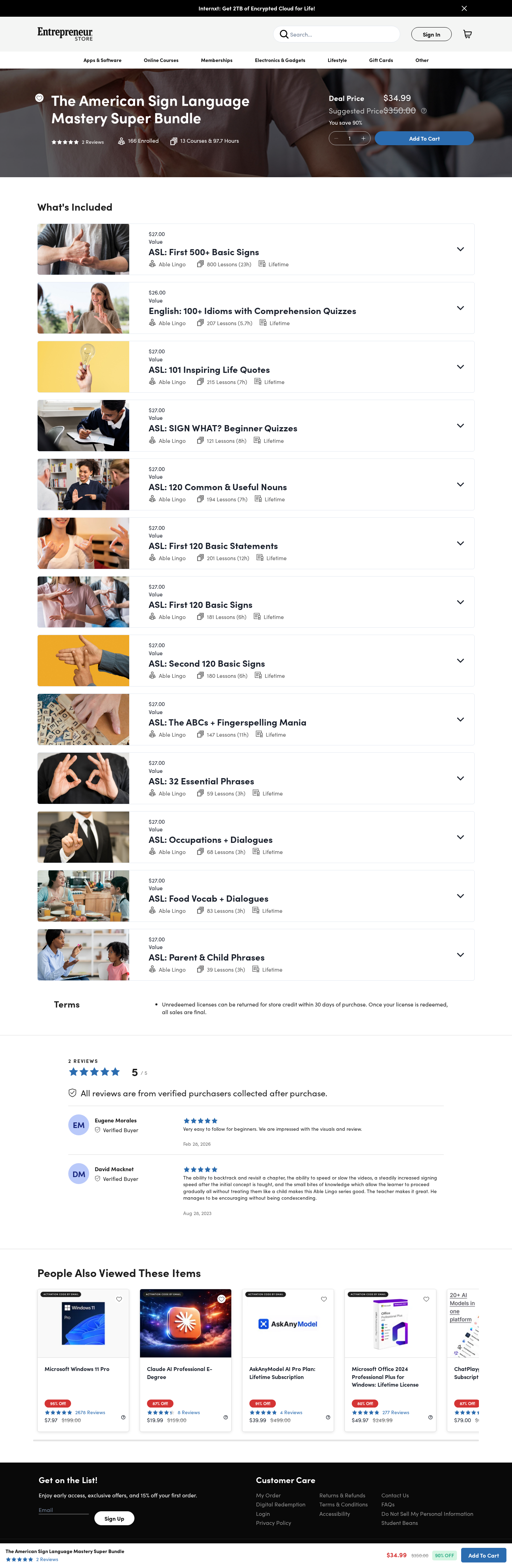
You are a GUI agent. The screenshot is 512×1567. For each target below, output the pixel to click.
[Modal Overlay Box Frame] (256, 783)
